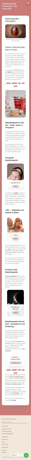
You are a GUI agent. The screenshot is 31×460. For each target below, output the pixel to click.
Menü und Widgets (28, 3)
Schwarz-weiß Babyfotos (11, 276)
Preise (15, 86)
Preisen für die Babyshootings (16, 376)
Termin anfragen (5, 444)
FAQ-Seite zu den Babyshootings (13, 384)
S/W (23, 83)
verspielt (16, 193)
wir (9, 249)
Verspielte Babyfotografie (6, 431)
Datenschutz (4, 452)
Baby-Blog (13, 400)
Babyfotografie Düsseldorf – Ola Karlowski (9, 6)
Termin (8, 83)
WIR (19, 83)
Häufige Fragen (5, 439)
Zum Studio (15, 111)
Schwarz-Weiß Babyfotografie (7, 433)
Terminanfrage (15, 393)
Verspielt (14, 83)
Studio (9, 72)
